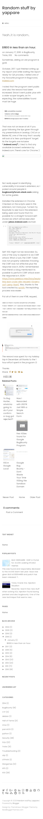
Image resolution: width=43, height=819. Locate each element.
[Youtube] (31, 790)
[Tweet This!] (12, 372)
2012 (7, 663)
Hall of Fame (8, 720)
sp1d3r (21, 287)
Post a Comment (14, 512)
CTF (4, 712)
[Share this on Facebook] (10, 372)
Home (22, 497)
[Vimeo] (35, 790)
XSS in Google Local (7, 465)
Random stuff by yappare (18, 10)
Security (5, 738)
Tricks (5, 55)
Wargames (7, 764)
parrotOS (6, 729)
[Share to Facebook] (10, 377)
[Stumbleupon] (11, 793)
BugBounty (29, 52)
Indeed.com (8, 80)
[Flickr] (27, 790)
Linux (4, 725)
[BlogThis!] (6, 377)
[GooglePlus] (11, 790)
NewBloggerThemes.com (12, 810)
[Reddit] (15, 793)
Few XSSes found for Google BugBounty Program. (22, 439)
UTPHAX (5, 759)
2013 (7, 659)
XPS (4, 768)
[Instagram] (23, 790)
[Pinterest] (15, 790)
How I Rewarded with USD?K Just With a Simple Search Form (22, 407)
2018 (7, 636)
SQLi (4, 742)
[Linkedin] (19, 790)
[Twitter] (3, 790)
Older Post (35, 497)
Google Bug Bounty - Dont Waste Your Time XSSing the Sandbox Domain (22, 474)
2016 (7, 649)
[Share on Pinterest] (19, 372)
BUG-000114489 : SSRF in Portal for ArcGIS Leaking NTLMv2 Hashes (25, 563)
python (5, 733)
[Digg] (6, 793)
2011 (7, 666)
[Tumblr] (3, 793)
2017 (7, 646)
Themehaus (16, 807)
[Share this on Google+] (16, 372)
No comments (22, 55)
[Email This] (4, 377)
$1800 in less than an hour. (19, 47)
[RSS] (23, 793)
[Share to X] (8, 377)
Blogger (16, 803)
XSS (10, 55)
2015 (7, 653)
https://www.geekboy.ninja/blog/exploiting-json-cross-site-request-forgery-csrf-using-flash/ (21, 281)
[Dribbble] (19, 793)
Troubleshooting (9, 751)
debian (5, 716)
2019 (7, 633)
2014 (7, 656)
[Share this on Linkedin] (21, 372)
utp (3, 755)
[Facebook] (7, 790)
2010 (7, 669)
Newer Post (8, 497)
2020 (7, 630)
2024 (7, 627)
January (11, 640)
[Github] (38, 790)
